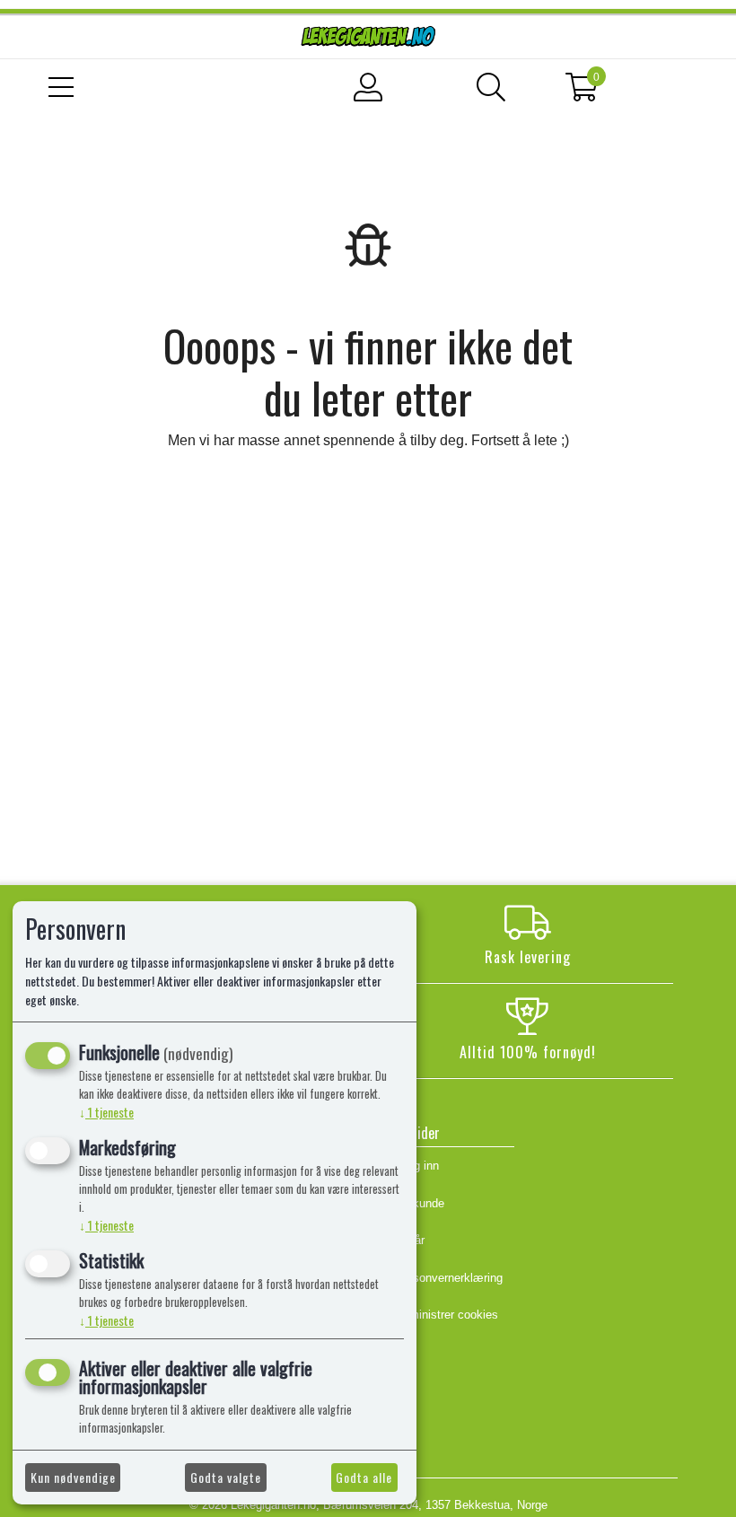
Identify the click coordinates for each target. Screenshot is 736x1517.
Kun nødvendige (73, 1477)
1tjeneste (106, 1111)
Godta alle (364, 1477)
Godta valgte (225, 1477)
